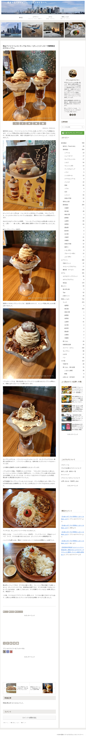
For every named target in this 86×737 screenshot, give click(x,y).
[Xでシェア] (16, 123)
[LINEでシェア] (36, 123)
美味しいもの (19, 611)
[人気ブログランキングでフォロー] (72, 133)
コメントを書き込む (29, 717)
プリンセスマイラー (72, 80)
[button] (82, 127)
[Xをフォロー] (4, 651)
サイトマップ (65, 474)
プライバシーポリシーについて (70, 478)
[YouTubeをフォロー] (11, 651)
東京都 (12, 611)
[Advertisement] (29, 628)
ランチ (6, 611)
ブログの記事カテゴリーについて (71, 468)
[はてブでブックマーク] (29, 123)
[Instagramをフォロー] (7, 651)
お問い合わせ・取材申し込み (70, 481)
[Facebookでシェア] (22, 123)
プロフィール (65, 465)
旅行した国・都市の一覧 (68, 471)
